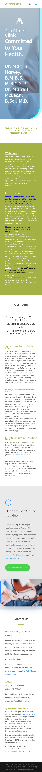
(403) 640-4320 (14, 541)
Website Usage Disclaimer (26, 769)
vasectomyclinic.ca (22, 455)
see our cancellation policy (17, 731)
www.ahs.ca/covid (19, 266)
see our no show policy (20, 751)
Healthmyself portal (13, 724)
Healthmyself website (17, 568)
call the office (27, 714)
